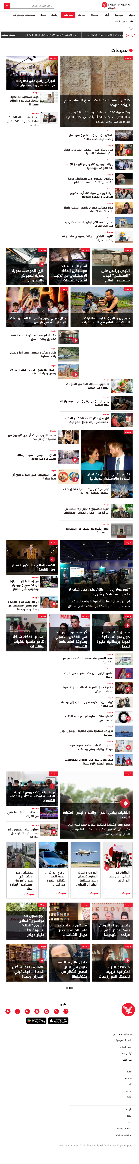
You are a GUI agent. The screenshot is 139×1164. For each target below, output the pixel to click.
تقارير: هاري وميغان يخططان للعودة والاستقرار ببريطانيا (108, 476)
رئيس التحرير (126, 1047)
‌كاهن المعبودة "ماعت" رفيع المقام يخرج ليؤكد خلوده (97, 102)
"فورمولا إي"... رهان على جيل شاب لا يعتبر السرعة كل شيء (99, 591)
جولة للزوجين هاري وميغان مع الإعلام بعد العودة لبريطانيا (89, 165)
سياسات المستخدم (122, 1034)
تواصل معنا (126, 1053)
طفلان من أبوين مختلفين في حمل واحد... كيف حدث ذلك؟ (91, 136)
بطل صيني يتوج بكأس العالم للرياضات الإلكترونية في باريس (38, 320)
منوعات (68, 15)
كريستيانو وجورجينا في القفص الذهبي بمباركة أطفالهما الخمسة (71, 639)
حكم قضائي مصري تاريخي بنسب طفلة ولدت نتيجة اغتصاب (88, 209)
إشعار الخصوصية (124, 1040)
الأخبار (132, 15)
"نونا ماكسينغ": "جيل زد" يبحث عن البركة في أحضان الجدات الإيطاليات (87, 510)
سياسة (118, 15)
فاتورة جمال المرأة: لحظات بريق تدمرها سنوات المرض (87, 689)
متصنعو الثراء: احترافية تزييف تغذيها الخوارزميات (114, 972)
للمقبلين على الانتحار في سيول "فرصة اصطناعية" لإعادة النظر (22, 881)
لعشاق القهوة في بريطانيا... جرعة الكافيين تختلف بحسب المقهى (90, 180)
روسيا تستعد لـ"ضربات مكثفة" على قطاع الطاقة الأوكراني (54, 35)
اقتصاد (95, 15)
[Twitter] (56, 1011)
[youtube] (36, 1011)
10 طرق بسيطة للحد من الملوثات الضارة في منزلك (88, 385)
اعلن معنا (127, 1060)
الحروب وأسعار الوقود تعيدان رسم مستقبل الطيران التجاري (87, 879)
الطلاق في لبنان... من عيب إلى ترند (119, 877)
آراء (107, 15)
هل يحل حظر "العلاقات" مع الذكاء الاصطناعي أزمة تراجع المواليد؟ (87, 420)
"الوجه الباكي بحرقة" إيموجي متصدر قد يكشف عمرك (87, 238)
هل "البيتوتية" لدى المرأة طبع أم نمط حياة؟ (34, 476)
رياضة (54, 15)
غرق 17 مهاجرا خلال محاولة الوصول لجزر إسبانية (86, 732)
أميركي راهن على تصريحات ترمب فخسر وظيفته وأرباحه (34, 83)
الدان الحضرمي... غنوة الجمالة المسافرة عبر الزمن (36, 456)
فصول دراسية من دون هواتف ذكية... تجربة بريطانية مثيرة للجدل (113, 639)
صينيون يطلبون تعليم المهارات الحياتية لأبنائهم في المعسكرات (106, 320)
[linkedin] (27, 1011)
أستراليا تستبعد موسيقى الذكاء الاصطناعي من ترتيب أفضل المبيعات (70, 273)
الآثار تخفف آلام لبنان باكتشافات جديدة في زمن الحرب (88, 223)
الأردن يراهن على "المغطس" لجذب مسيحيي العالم (115, 275)
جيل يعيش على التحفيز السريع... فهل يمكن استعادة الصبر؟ (88, 151)
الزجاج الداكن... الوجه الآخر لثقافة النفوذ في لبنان (55, 879)
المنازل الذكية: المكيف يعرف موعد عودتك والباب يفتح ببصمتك (90, 747)
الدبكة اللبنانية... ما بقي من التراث (23, 814)
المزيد (132, 28)
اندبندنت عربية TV (125, 21)
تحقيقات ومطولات (24, 15)
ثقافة (81, 15)
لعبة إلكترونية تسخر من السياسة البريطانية (87, 530)
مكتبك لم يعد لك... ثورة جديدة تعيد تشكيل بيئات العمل (33, 337)
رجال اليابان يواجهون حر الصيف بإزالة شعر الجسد (85, 402)
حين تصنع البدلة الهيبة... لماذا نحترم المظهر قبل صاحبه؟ (23, 121)
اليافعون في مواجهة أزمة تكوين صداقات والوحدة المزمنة (91, 194)
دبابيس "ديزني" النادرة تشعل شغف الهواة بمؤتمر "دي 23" (86, 490)
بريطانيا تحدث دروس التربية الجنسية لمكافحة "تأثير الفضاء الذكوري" (32, 796)
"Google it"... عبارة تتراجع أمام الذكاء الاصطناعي (89, 718)
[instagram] (46, 1011)
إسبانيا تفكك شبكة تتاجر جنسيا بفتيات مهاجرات (28, 641)
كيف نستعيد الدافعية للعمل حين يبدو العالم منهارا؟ (24, 100)
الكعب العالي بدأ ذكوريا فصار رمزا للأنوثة (33, 567)
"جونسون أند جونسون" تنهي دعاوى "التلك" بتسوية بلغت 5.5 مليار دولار (31, 925)
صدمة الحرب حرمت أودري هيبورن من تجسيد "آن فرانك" (32, 437)
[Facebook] (65, 1011)
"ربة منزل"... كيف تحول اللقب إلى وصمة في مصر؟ (87, 703)
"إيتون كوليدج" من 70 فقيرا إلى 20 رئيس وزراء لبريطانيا (33, 371)
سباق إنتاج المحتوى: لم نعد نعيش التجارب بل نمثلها (23, 833)
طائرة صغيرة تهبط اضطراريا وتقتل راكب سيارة (33, 354)
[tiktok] (17, 1011)
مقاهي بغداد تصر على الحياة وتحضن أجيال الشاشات (72, 930)
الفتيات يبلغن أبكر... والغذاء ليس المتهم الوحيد (96, 815)
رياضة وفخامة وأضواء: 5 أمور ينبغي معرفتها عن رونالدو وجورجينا (23, 605)
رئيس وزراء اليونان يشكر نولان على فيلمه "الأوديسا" (114, 930)
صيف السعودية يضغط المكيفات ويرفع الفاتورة (88, 660)
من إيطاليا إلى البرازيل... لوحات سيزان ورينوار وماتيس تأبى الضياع (23, 585)
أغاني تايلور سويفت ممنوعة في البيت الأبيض (88, 674)
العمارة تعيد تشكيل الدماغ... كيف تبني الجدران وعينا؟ (28, 972)
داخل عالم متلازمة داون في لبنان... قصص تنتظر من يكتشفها (72, 969)
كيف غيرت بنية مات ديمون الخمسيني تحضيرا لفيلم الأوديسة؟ (89, 761)
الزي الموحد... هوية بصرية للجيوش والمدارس (28, 275)
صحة (43, 15)
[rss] (8, 1011)
